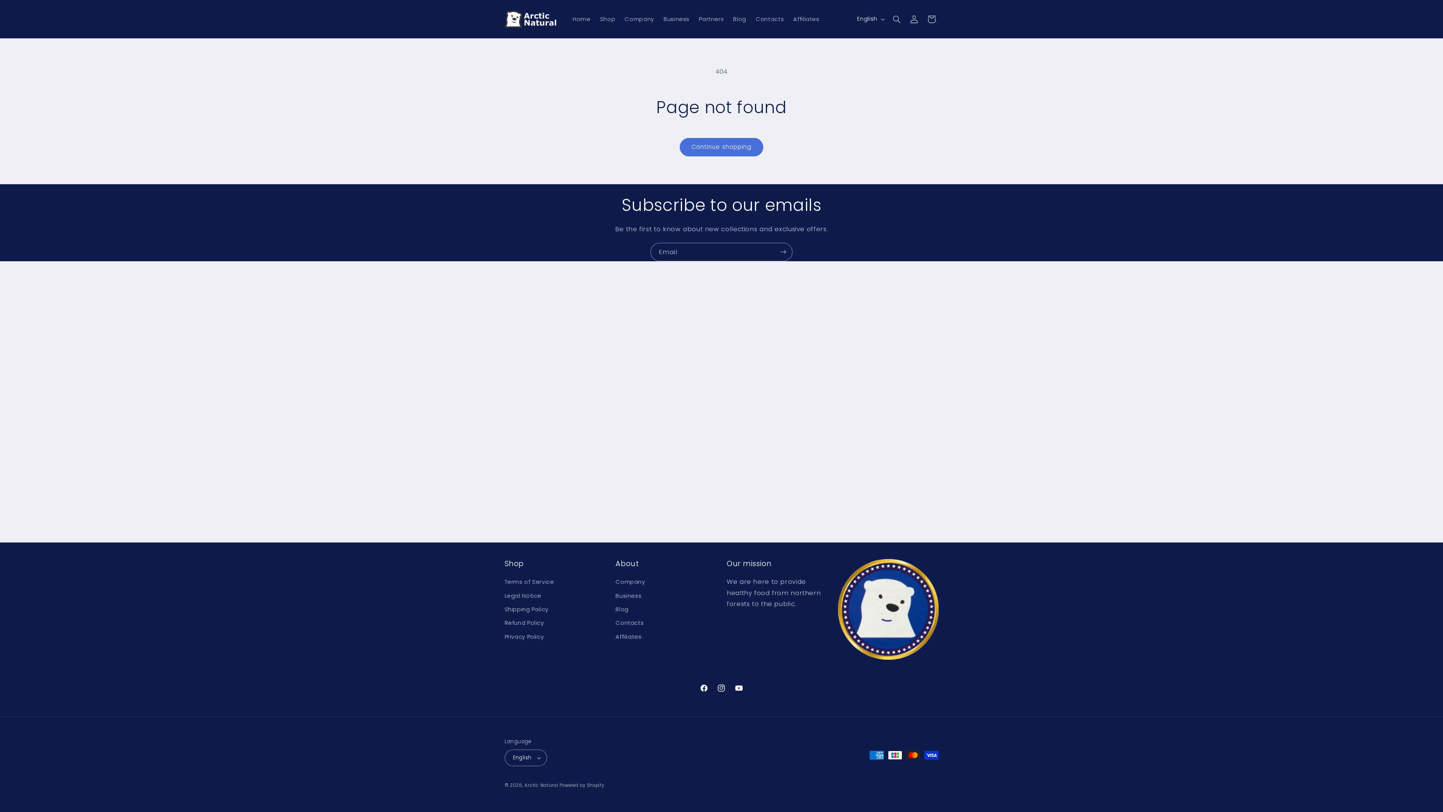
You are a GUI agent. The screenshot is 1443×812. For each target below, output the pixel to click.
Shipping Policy (527, 609)
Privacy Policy (524, 637)
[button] (896, 19)
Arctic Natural (541, 785)
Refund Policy (524, 623)
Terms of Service (529, 582)
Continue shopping (721, 146)
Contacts (630, 623)
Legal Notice (523, 596)
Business (628, 596)
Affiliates (628, 637)
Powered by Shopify (582, 785)
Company (630, 582)
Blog (622, 609)
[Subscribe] (783, 252)
